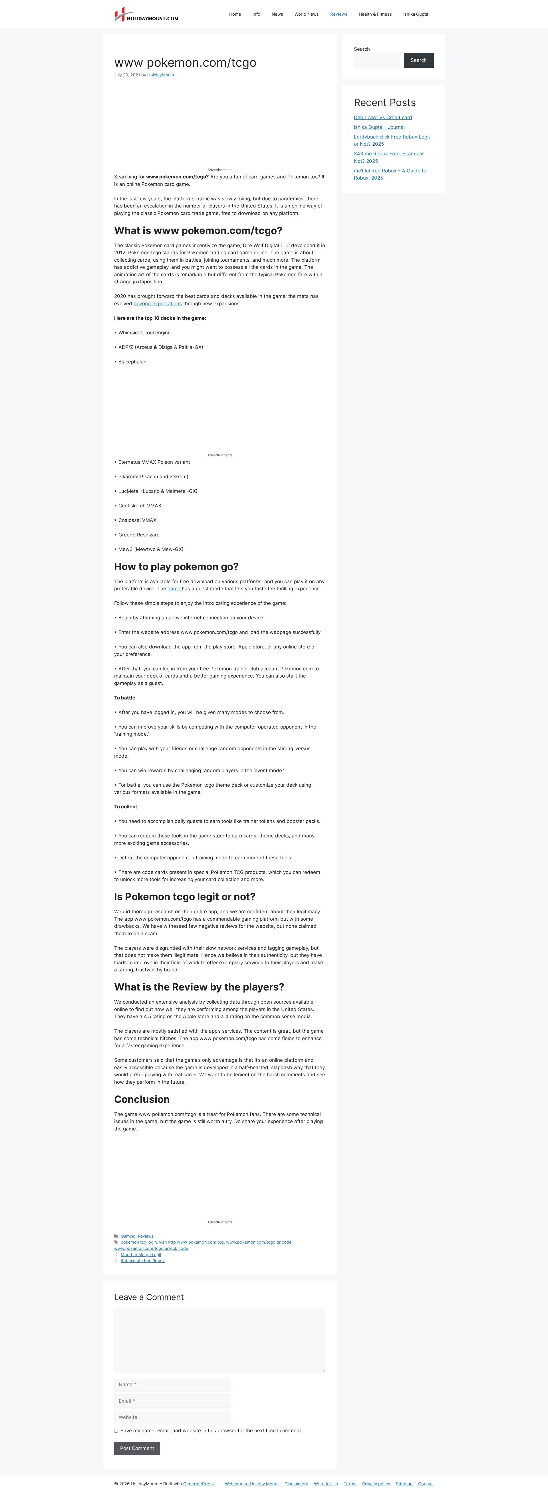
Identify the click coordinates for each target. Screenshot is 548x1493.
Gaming (128, 1236)
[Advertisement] (220, 127)
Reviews (338, 14)
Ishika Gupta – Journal (379, 127)
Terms (350, 1483)
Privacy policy (376, 1483)
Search (362, 49)
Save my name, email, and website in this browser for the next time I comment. (211, 1430)
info (256, 14)
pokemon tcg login (139, 1242)
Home (235, 14)
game (175, 588)
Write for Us (326, 1483)
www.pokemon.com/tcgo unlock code (151, 1248)
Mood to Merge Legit (141, 1254)
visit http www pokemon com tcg (191, 1242)
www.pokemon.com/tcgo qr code (258, 1242)
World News (307, 14)
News (277, 14)
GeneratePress (198, 1483)
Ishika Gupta (415, 14)
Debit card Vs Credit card (383, 117)
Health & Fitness (375, 14)
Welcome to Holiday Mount (252, 1483)
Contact (426, 1483)
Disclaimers (296, 1483)
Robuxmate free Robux (143, 1260)
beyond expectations (158, 303)
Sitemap (404, 1483)
